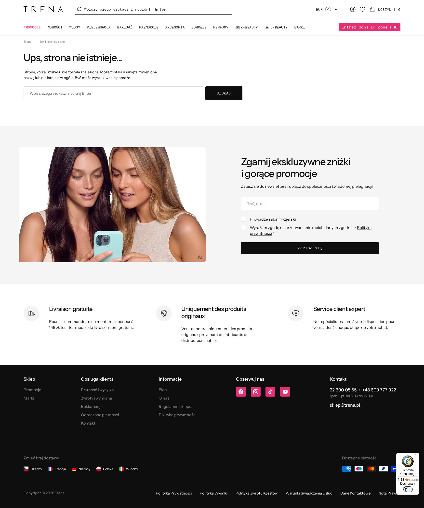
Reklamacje (92, 406)
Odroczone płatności (100, 414)
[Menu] (416, 456)
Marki (29, 398)
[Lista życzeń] (362, 9)
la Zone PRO (370, 27)
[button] (153, 9)
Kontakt (88, 423)
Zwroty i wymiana (96, 398)
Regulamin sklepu (175, 406)
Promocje (32, 389)
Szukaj (224, 93)
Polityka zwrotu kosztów (257, 493)
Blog (163, 389)
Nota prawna (389, 493)
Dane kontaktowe (355, 493)
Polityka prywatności (178, 414)
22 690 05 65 (343, 390)
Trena (27, 41)
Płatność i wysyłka (97, 389)
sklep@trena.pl (345, 405)
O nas (164, 398)
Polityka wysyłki (214, 493)
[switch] (408, 489)
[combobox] (113, 93)
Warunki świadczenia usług (309, 493)
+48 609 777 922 (379, 390)
